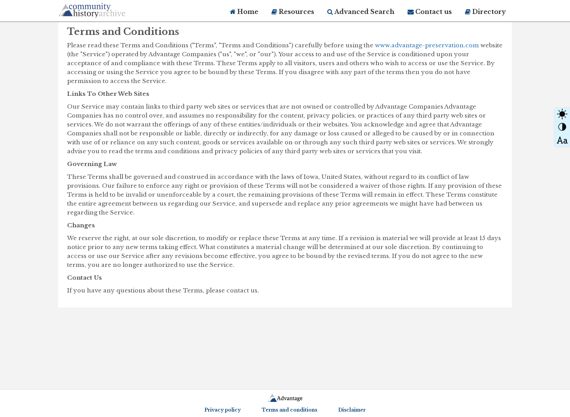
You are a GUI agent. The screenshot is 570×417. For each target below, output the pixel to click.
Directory (488, 12)
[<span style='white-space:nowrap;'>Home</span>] (106, 8)
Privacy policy (222, 410)
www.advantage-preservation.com (427, 45)
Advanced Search (363, 12)
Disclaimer (352, 410)
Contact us (433, 12)
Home (247, 12)
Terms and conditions (289, 410)
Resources (295, 12)
